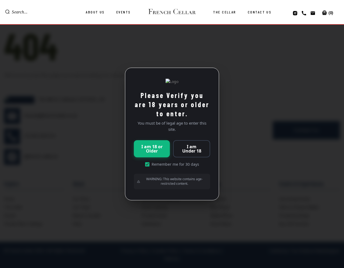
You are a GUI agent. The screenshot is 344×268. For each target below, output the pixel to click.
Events (123, 12)
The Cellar (224, 12)
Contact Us (260, 12)
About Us (95, 12)
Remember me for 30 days (175, 164)
